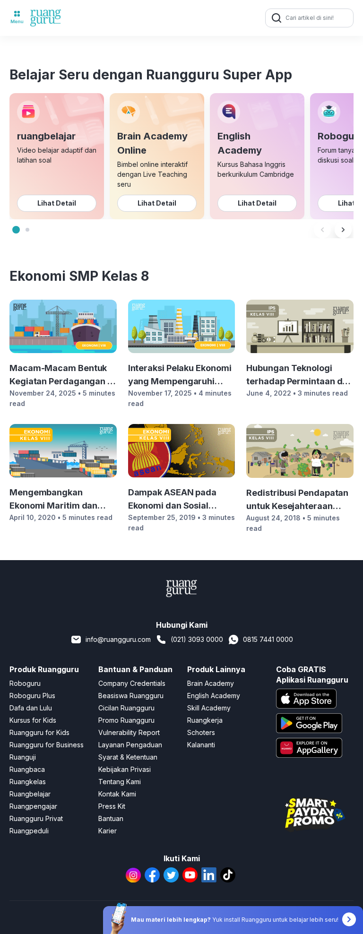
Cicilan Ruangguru (126, 708)
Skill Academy (209, 708)
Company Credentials (131, 683)
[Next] (343, 229)
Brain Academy (210, 683)
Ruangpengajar (33, 806)
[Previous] (322, 229)
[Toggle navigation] (17, 18)
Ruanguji (22, 757)
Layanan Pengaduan (130, 745)
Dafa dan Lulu (30, 708)
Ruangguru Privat (36, 818)
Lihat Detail (56, 203)
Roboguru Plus (32, 696)
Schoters (201, 732)
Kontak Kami (117, 794)
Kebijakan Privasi (124, 769)
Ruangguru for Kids (39, 732)
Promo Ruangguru (126, 720)
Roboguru (25, 683)
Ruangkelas (27, 782)
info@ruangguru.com (118, 639)
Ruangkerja (205, 720)
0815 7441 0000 (268, 639)
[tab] (16, 230)
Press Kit (111, 806)
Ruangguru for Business (46, 745)
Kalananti (201, 745)
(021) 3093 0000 (197, 639)
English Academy (213, 696)
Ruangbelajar (30, 794)
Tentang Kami (119, 782)
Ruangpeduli (29, 831)
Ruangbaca (27, 769)
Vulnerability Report (129, 732)
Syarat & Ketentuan (127, 757)
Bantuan (110, 818)
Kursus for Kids (32, 720)
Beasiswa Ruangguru (131, 696)
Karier (107, 831)
